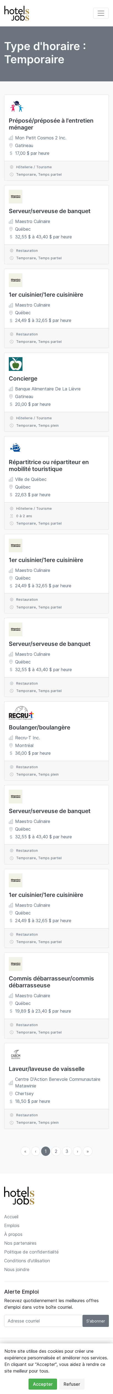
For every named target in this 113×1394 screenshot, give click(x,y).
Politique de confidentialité (31, 1252)
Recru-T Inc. (27, 737)
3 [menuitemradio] (67, 1151)
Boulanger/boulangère (39, 727)
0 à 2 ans (24, 516)
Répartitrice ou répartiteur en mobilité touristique (49, 465)
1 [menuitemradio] (46, 1151)
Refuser (72, 1384)
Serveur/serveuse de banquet (50, 211)
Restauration (27, 251)
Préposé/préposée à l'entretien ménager (51, 124)
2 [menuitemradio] (56, 1151)
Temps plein (48, 425)
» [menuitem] (87, 1151)
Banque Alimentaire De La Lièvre (48, 389)
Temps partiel (50, 174)
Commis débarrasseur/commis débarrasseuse (51, 982)
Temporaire (26, 174)
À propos (13, 1234)
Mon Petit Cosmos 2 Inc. (40, 137)
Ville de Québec (31, 479)
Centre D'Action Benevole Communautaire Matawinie (57, 1082)
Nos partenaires (20, 1243)
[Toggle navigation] (101, 13)
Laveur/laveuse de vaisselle (46, 1068)
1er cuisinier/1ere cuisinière (46, 294)
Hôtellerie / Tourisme (34, 167)
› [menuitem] (77, 1151)
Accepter (43, 1384)
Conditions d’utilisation (27, 1260)
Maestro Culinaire (32, 221)
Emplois (11, 1225)
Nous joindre (16, 1269)
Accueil (11, 1216)
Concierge (23, 378)
